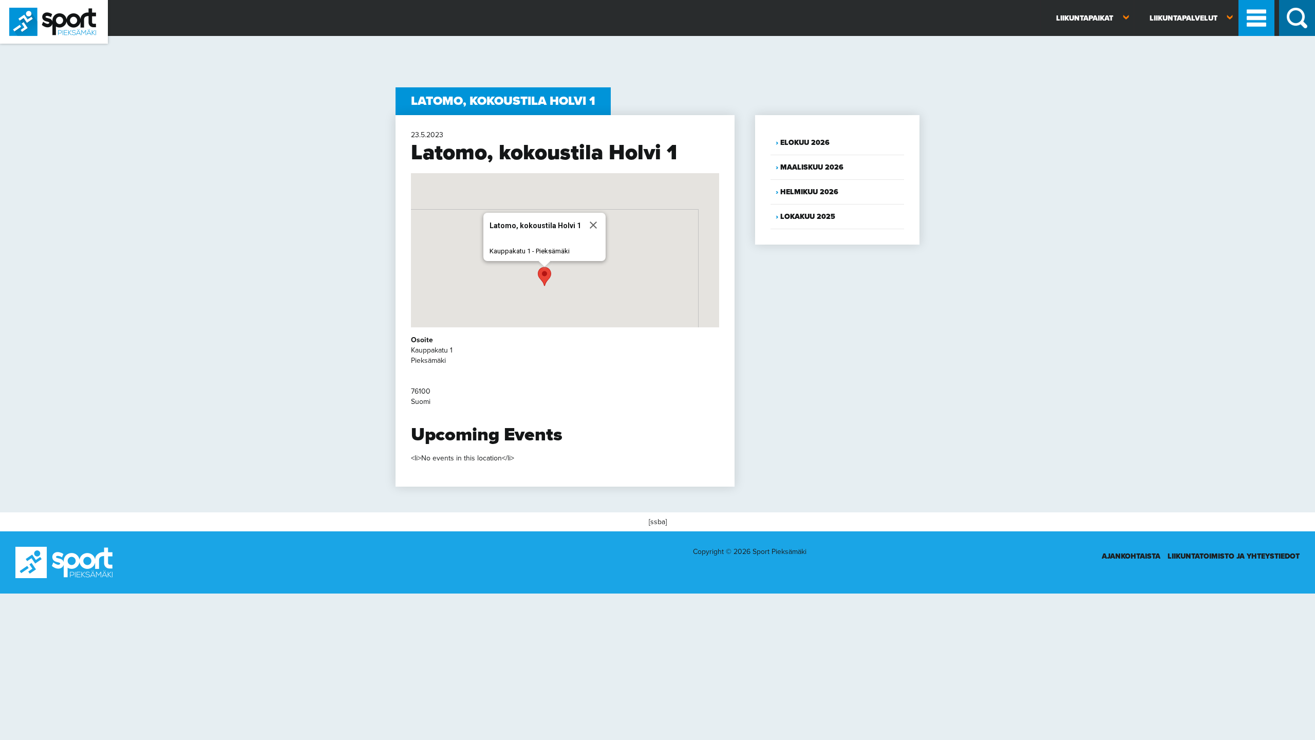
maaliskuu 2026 (811, 167)
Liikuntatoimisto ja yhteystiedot (1234, 556)
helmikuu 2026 (809, 192)
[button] (544, 276)
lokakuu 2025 (807, 216)
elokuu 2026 (805, 142)
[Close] (593, 225)
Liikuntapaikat (1084, 18)
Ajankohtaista (1131, 556)
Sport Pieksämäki (27, 48)
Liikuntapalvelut (1183, 18)
